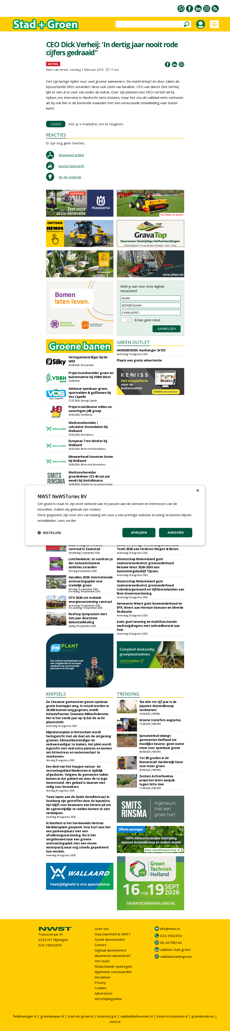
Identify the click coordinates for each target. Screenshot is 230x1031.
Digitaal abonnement (110, 950)
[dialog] (115, 515)
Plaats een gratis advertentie (139, 360)
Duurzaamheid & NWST (113, 934)
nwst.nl (115, 1021)
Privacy (100, 982)
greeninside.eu (202, 1016)
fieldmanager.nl (25, 1016)
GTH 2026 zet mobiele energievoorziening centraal (90, 599)
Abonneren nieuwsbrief (112, 955)
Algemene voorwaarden (113, 971)
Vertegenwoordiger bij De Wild (88, 359)
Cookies (101, 988)
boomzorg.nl (107, 1016)
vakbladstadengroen (176, 956)
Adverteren (103, 993)
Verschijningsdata (108, 998)
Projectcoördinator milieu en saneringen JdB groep (90, 409)
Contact (100, 945)
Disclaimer (103, 977)
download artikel (71, 155)
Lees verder (66, 520)
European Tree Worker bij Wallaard (88, 443)
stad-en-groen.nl (80, 1016)
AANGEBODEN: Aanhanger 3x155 (141, 350)
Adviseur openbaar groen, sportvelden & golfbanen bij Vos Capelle (90, 392)
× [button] (197, 490)
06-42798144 (171, 942)
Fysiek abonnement (110, 939)
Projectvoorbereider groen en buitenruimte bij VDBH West (91, 375)
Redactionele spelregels (113, 966)
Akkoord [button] (176, 533)
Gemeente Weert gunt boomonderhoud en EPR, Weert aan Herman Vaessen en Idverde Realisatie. (150, 607)
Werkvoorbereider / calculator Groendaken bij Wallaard (88, 427)
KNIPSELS (56, 694)
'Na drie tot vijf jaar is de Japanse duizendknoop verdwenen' (158, 706)
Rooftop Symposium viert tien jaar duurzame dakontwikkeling (88, 618)
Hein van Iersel (57, 70)
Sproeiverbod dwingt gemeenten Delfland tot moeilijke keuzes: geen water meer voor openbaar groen (161, 742)
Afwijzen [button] (139, 533)
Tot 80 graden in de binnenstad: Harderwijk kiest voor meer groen (161, 762)
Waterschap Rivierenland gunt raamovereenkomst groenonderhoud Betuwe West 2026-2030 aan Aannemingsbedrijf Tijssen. (145, 565)
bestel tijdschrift (71, 166)
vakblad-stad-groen (175, 949)
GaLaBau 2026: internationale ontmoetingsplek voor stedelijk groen (91, 581)
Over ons (102, 928)
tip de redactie (70, 177)
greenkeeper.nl (52, 1016)
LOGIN (56, 124)
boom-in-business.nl (172, 1016)
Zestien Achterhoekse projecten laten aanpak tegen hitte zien (157, 780)
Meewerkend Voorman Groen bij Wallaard (91, 458)
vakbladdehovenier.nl (136, 1016)
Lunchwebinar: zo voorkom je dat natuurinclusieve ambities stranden (91, 563)
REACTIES (56, 135)
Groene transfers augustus (160, 720)
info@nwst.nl (170, 928)
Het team (102, 961)
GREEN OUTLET (133, 342)
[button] (49, 532)
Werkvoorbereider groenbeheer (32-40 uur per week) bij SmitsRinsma (89, 476)
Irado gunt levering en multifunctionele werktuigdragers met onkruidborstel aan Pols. (148, 625)
